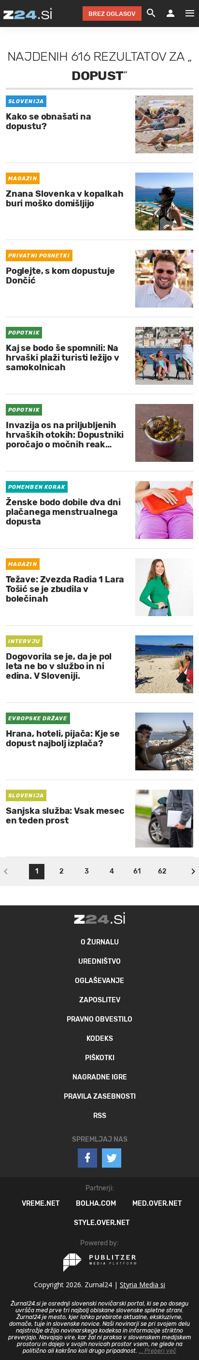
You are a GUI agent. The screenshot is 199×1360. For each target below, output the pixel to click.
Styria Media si (142, 1284)
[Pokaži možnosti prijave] (170, 13)
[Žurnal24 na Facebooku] (87, 1158)
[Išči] (151, 13)
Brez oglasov (112, 13)
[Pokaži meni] (185, 13)
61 (137, 871)
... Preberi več (157, 1350)
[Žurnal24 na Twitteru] (111, 1158)
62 (162, 871)
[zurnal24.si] (27, 13)
